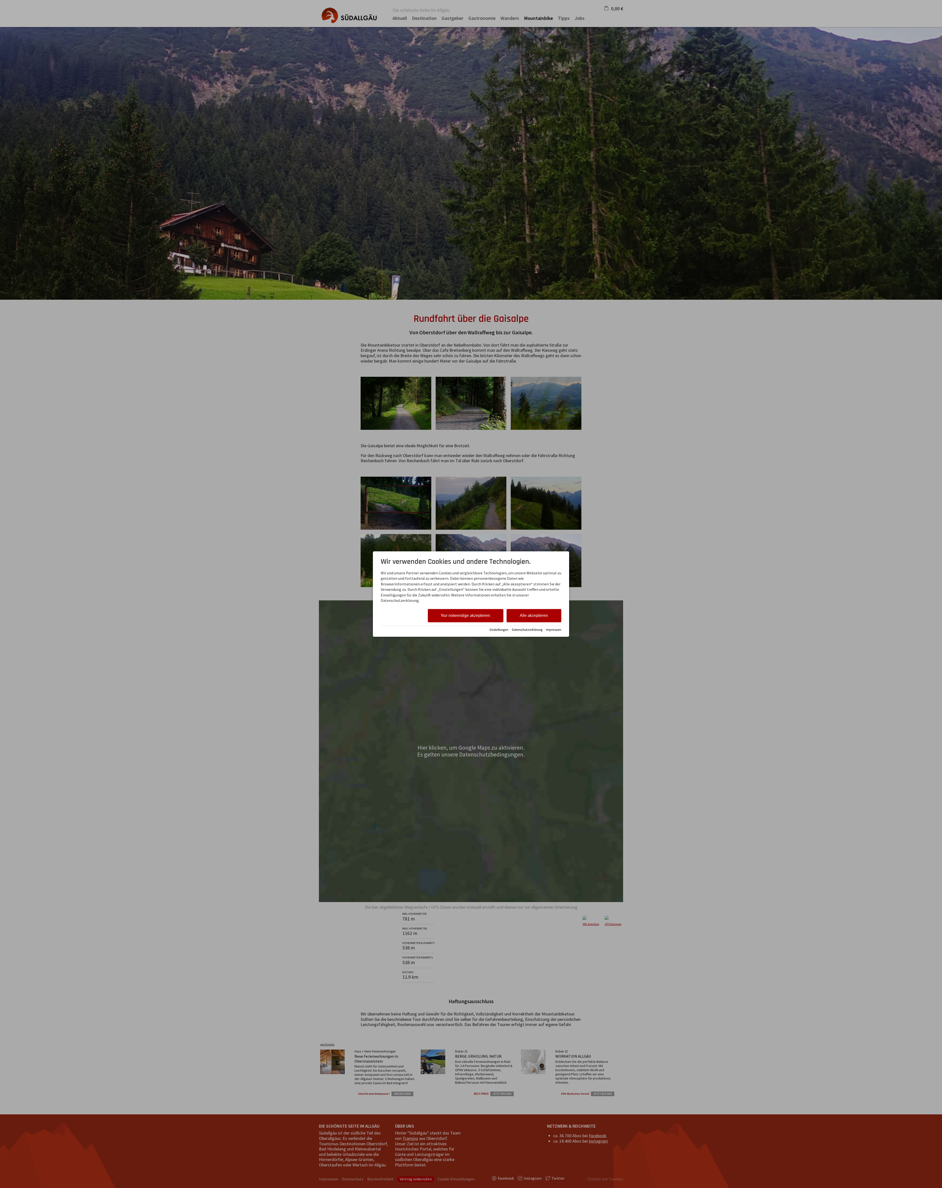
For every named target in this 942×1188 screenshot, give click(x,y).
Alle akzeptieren (534, 616)
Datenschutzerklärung (527, 630)
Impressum (553, 630)
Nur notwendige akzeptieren (465, 616)
